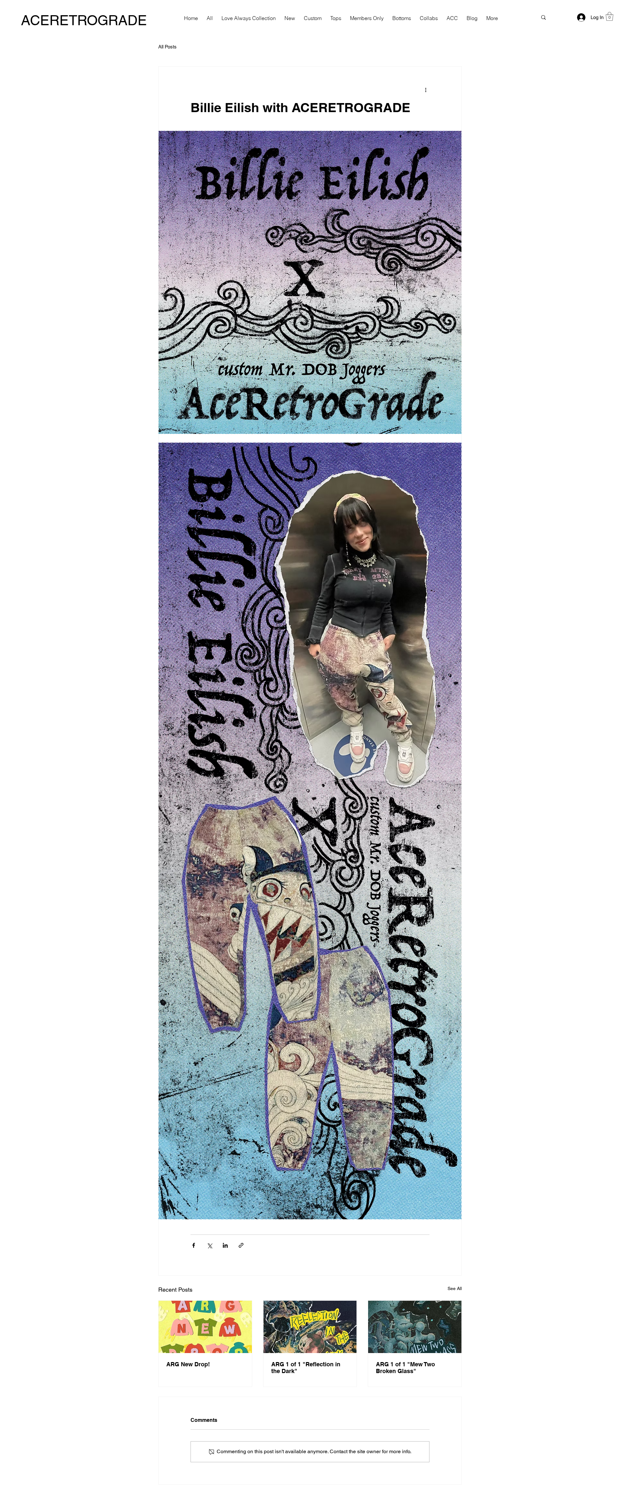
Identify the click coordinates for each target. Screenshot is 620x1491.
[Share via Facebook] (194, 1245)
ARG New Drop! (188, 1364)
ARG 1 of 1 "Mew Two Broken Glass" (405, 1367)
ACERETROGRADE (84, 20)
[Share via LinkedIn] (225, 1245)
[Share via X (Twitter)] (209, 1245)
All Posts (167, 46)
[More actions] (425, 90)
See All (455, 1288)
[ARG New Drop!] (205, 1327)
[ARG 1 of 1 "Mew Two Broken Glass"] (414, 1327)
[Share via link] (241, 1245)
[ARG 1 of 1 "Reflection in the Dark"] (310, 1327)
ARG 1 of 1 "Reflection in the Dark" (305, 1367)
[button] (609, 16)
